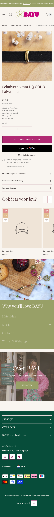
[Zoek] (10, 15)
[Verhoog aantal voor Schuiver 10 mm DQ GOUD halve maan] (29, 129)
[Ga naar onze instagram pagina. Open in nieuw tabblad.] (5, 456)
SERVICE (7, 419)
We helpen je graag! (9, 188)
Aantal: (4, 123)
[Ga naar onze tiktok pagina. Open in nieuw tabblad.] (12, 456)
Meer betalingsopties (27, 155)
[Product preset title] (22, 228)
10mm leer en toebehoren (21, 25)
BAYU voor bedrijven (14, 435)
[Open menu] (4, 15)
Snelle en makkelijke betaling (12, 181)
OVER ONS (8, 427)
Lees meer (27, 385)
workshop (24, 3)
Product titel (7, 251)
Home (4, 25)
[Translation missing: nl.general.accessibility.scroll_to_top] (34, 503)
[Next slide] (49, 199)
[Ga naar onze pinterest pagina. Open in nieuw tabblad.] (19, 456)
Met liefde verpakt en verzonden (14, 174)
